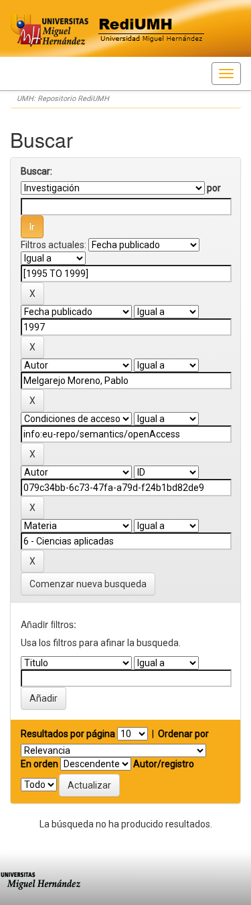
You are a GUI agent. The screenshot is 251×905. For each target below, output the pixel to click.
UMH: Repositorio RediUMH (63, 98)
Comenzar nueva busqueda (88, 584)
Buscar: (36, 171)
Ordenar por (183, 733)
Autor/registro (163, 764)
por (214, 188)
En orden (39, 764)
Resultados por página (68, 733)
